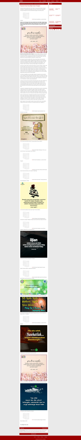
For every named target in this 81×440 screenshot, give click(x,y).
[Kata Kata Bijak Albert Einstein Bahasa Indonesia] (52, 6)
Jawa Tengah (51, 29)
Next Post (22, 428)
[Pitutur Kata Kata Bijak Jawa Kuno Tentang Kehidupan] (52, 19)
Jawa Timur (57, 29)
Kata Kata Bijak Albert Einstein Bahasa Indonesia (51, 9)
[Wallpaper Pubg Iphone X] (58, 6)
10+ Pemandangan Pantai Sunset (58, 15)
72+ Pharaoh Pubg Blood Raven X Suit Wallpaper (58, 22)
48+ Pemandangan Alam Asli (52, 15)
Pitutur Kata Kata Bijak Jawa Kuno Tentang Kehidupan (52, 22)
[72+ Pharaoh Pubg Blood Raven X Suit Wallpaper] (58, 19)
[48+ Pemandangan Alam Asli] (52, 13)
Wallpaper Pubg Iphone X (57, 9)
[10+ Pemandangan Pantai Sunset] (58, 13)
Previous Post (44, 428)
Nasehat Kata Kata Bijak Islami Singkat (30, 5)
